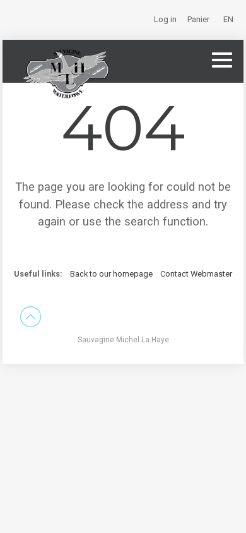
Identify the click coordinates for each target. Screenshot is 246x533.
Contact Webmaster (196, 273)
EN (228, 19)
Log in (165, 19)
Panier (198, 19)
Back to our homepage (112, 273)
